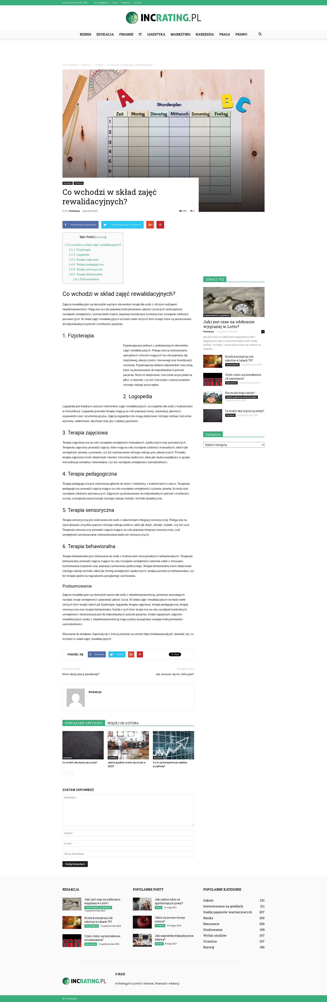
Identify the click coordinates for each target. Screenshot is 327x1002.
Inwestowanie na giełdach (217, 315)
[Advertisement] (163, 51)
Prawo (241, 34)
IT (140, 34)
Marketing (180, 34)
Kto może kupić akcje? (240, 393)
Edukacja (105, 34)
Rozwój (208, 947)
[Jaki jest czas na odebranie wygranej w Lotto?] (234, 302)
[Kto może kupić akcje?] (212, 397)
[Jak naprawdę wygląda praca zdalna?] (142, 940)
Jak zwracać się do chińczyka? (175, 674)
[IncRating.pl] (163, 18)
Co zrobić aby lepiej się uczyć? (79, 762)
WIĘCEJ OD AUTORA (123, 723)
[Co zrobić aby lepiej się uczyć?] (83, 745)
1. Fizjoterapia (80, 249)
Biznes (85, 34)
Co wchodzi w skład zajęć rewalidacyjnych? (93, 244)
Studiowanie (232, 364)
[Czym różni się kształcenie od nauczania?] (212, 379)
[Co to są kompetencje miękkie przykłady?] (173, 745)
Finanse (126, 34)
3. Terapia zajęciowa (83, 259)
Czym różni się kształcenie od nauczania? (243, 376)
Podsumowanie (86, 279)
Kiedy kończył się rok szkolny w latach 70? (239, 358)
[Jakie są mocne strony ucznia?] (142, 922)
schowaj (100, 237)
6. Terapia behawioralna (85, 274)
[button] (260, 34)
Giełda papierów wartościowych (241, 397)
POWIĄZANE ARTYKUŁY (84, 723)
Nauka (208, 918)
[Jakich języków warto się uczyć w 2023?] (128, 745)
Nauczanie (231, 382)
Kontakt (137, 2)
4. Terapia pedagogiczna (86, 264)
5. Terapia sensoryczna (85, 269)
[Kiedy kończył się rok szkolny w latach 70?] (212, 361)
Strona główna (101, 2)
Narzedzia (205, 34)
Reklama (125, 2)
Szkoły (208, 900)
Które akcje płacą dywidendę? (80, 674)
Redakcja (74, 210)
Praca (224, 34)
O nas (115, 2)
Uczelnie (79, 183)
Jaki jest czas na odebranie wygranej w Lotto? (229, 324)
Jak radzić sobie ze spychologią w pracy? (169, 901)
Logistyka (156, 34)
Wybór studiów (215, 935)
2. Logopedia (79, 254)
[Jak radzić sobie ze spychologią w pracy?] (142, 904)
